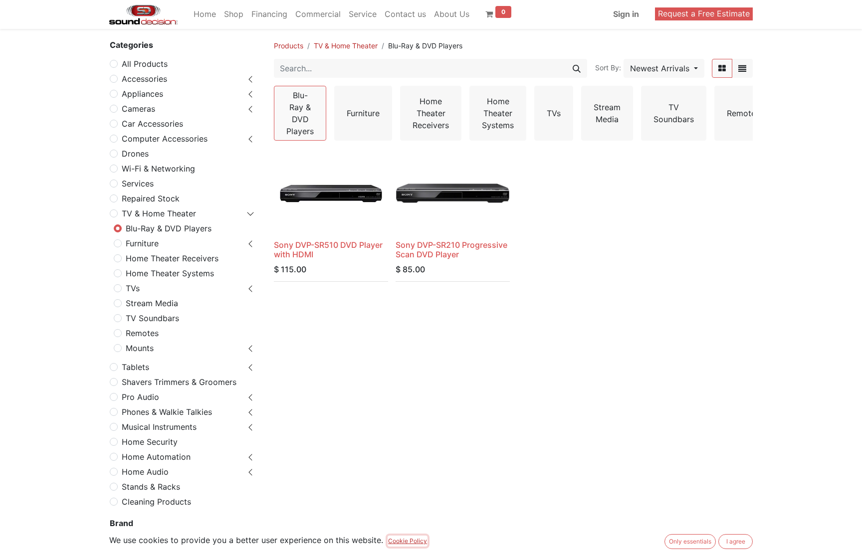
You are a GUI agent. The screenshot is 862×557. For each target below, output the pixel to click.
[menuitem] (205, 14)
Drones (135, 154)
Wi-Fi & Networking (158, 169)
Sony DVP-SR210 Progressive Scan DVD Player (451, 249)
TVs (133, 288)
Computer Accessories (165, 139)
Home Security (150, 442)
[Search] (576, 68)
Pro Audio (140, 397)
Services (138, 183)
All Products (145, 64)
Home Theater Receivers (172, 258)
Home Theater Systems (170, 273)
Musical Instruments (159, 427)
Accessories (144, 79)
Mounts (140, 348)
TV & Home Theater (159, 213)
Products (288, 45)
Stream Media (152, 303)
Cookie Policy (407, 541)
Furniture (142, 243)
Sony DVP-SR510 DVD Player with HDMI (328, 249)
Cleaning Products (156, 502)
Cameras (138, 109)
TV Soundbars (152, 318)
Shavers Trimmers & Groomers (179, 382)
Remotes (142, 333)
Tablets (135, 367)
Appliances (142, 94)
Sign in (626, 14)
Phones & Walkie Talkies (167, 412)
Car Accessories (152, 124)
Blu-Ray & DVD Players (169, 228)
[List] (742, 68)
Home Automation (156, 457)
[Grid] (722, 68)
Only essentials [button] (690, 541)
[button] (664, 68)
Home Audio (145, 472)
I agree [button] (735, 541)
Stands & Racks (151, 487)
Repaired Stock (151, 198)
